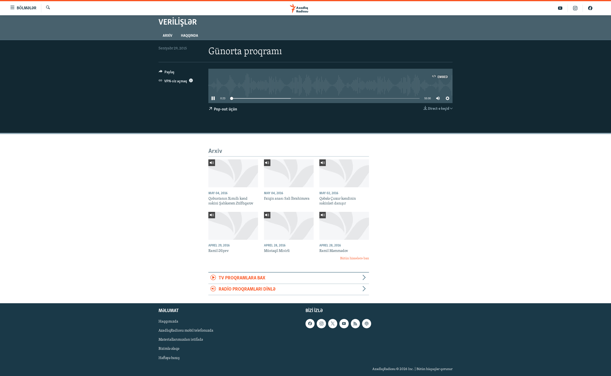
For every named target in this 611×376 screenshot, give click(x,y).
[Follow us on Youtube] (343, 323)
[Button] (166, 73)
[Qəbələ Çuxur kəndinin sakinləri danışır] (344, 173)
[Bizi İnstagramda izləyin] (575, 8)
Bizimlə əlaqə (168, 349)
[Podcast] (366, 323)
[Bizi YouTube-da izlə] (560, 8)
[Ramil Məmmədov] (344, 226)
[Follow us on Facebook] (310, 323)
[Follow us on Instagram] (321, 323)
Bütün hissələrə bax (354, 258)
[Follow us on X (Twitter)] (332, 323)
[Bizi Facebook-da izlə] (590, 8)
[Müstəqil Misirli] (289, 226)
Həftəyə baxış (169, 358)
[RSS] (355, 323)
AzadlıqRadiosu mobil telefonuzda (185, 331)
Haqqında (189, 36)
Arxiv (167, 36)
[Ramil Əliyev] (233, 226)
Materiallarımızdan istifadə (180, 340)
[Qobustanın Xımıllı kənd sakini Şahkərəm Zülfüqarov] (233, 173)
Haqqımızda (168, 322)
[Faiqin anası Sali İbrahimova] (289, 173)
